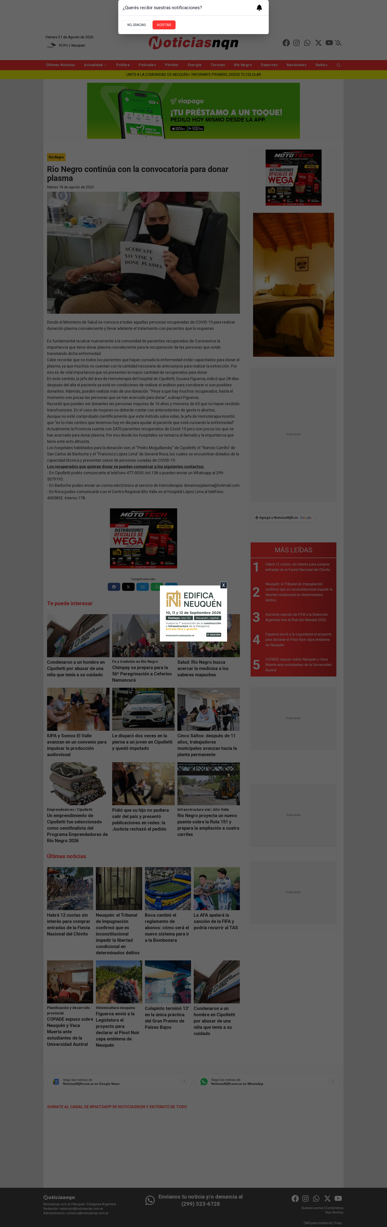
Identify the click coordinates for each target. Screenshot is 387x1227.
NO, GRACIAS (136, 25)
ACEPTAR (164, 25)
